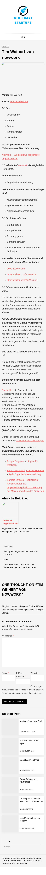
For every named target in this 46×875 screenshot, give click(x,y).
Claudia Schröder (35, 470)
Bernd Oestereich (16, 470)
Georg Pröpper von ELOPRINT (29, 868)
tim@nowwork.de (19, 101)
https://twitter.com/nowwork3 (21, 274)
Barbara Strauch (15, 480)
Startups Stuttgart (10, 532)
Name (5, 673)
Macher (5, 46)
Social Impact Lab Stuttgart (30, 440)
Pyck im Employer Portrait (27, 796)
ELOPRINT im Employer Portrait (29, 858)
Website (34, 673)
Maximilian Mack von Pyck (28, 817)
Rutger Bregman (15, 461)
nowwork (23, 165)
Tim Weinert (24, 532)
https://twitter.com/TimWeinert (22, 280)
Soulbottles (7, 390)
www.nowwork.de (16, 268)
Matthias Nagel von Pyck (28, 807)
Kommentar (8, 636)
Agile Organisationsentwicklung (25, 474)
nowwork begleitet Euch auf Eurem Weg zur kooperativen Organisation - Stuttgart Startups (22, 609)
